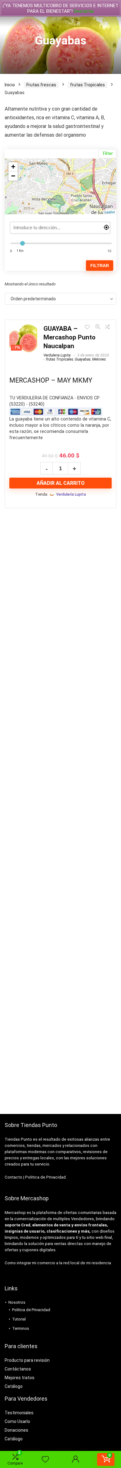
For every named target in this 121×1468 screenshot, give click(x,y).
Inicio (10, 84)
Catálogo (14, 1386)
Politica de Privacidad (45, 1177)
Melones (99, 359)
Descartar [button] (84, 11)
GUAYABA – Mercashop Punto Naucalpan (69, 337)
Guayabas (83, 359)
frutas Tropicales (87, 84)
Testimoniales (19, 1412)
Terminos (20, 1328)
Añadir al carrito (61, 483)
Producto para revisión (27, 1360)
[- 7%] (23, 328)
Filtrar (99, 265)
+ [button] (13, 166)
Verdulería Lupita (71, 494)
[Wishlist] (45, 1460)
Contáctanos (18, 1368)
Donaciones (16, 1430)
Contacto (13, 1177)
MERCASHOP (29, 380)
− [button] (13, 176)
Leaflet (110, 211)
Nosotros (16, 1302)
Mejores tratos (19, 1377)
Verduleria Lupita (56, 355)
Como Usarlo (17, 1421)
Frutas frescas (41, 84)
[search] (60, 228)
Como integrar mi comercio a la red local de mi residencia (58, 1263)
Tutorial (19, 1319)
